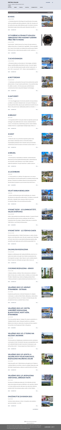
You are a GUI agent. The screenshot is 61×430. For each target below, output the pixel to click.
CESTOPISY (9, 7)
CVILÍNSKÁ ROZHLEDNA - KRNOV (21, 268)
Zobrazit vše (50, 12)
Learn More (47, 427)
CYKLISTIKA (27, 7)
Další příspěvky (35, 409)
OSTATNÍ (41, 7)
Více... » (37, 29)
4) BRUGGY (12, 115)
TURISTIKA (21, 7)
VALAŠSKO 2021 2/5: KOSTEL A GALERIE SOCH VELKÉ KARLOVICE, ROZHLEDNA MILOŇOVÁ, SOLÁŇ (21, 356)
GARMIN (15, 7)
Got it (52, 427)
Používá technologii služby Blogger (31, 421)
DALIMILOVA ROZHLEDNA (18, 249)
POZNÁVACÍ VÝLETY (34, 7)
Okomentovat (13, 29)
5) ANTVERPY (13, 96)
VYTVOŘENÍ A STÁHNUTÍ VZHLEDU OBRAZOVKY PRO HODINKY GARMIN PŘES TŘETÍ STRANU (22, 37)
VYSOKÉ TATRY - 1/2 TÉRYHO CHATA (22, 231)
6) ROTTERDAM (14, 77)
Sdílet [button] (9, 29)
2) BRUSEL (12, 153)
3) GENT (11, 134)
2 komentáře (13, 327)
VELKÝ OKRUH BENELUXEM (18, 191)
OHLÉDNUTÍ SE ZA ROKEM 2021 (20, 396)
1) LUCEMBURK (14, 172)
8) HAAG (11, 17)
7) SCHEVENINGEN (15, 58)
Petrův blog (13, 2)
